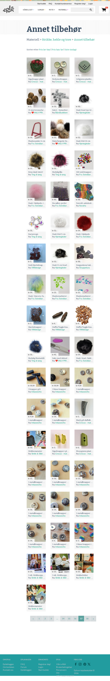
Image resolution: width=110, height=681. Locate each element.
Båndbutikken (61, 112)
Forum (23, 667)
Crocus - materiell (39, 81)
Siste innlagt (71, 49)
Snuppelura (84, 267)
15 (69, 618)
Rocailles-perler (59, 203)
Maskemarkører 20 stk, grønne (66, 296)
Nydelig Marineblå (36, 358)
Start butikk (41, 4)
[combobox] (79, 9)
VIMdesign (36, 267)
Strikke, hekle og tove (56, 39)
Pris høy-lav (57, 49)
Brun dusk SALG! (35, 172)
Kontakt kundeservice (63, 4)
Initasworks (36, 392)
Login (90, 4)
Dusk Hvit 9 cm (58, 234)
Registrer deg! (80, 4)
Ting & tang (36, 174)
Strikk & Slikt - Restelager (42, 454)
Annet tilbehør (84, 39)
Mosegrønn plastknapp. (86, 451)
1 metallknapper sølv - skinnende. (91, 389)
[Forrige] (33, 618)
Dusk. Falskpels (83, 234)
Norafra (82, 206)
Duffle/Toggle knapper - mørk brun (67, 327)
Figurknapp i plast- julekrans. (40, 79)
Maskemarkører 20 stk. (86, 296)
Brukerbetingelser (64, 667)
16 (75, 618)
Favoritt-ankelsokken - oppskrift (90, 203)
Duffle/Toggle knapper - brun (89, 327)
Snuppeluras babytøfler (86, 265)
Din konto (43, 659)
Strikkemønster (35, 451)
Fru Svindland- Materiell (42, 143)
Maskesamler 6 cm (36, 141)
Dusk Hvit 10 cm (83, 141)
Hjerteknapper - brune (38, 327)
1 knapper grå (34, 389)
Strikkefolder (82, 575)
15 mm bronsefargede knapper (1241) (44, 110)
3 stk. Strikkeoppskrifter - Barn (41, 575)
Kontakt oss (8, 670)
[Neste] (93, 618)
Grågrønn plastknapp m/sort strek (91, 79)
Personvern (61, 670)
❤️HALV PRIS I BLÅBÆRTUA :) (45, 112)
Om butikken (8, 667)
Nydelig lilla (57, 172)
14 (63, 618)
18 (87, 618)
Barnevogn (33, 234)
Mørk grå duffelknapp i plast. (88, 420)
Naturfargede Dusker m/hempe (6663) (69, 141)
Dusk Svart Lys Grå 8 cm (86, 110)
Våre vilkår (61, 664)
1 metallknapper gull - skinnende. (42, 482)
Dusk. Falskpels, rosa (37, 203)
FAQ (50, 4)
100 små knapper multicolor (88, 172)
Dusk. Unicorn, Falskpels (39, 296)
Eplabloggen (8, 664)
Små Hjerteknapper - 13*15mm (42, 265)
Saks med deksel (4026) (62, 358)
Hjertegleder (84, 112)
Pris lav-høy (44, 49)
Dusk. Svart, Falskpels (85, 358)
